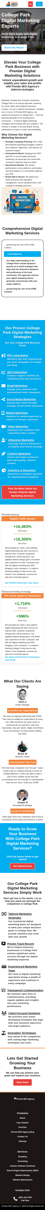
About (22, 1118)
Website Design (22, 1175)
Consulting (23, 1161)
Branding (22, 1157)
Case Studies (22, 1123)
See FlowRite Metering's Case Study (21, 583)
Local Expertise (15, 254)
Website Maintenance (22, 1180)
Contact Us (22, 1136)
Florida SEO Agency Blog (22, 1132)
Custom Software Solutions (22, 1166)
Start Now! (22, 1082)
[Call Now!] (30, 4)
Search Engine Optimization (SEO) (22, 1170)
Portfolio (22, 1127)
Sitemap (22, 1141)
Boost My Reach (14, 47)
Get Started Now (22, 866)
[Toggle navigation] (39, 4)
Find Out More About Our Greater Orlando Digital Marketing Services (22, 492)
